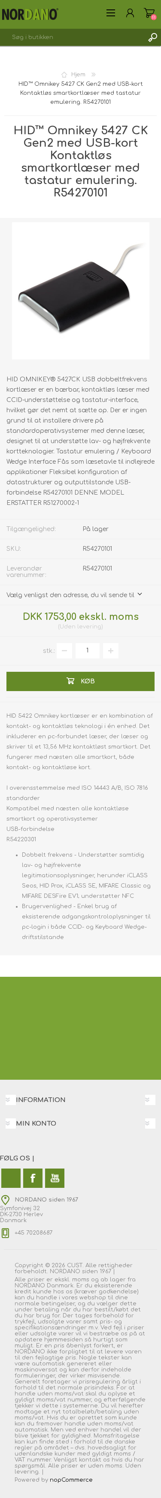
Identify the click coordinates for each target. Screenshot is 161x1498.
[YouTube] (54, 1178)
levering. (27, 1472)
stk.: (49, 650)
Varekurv (149, 12)
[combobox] (72, 37)
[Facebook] (33, 1178)
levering (89, 627)
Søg (152, 37)
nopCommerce (71, 1480)
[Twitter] (11, 1178)
